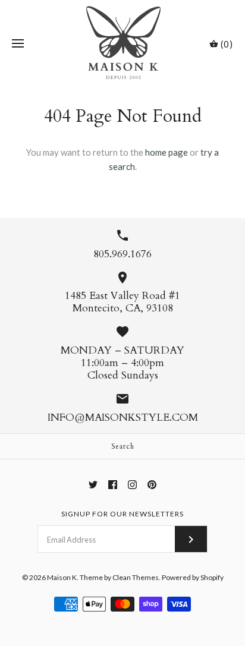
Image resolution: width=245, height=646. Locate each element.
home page (166, 152)
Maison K (62, 577)
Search (122, 446)
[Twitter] (93, 484)
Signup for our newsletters (122, 513)
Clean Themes (135, 577)
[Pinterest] (151, 484)
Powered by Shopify (193, 577)
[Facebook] (112, 484)
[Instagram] (132, 484)
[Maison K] (123, 43)
